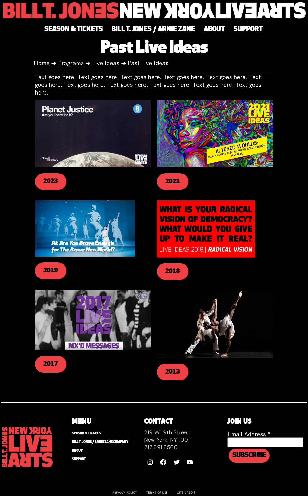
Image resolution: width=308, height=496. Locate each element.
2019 (50, 271)
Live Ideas (105, 63)
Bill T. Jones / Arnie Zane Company (100, 442)
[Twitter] (177, 462)
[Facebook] (163, 462)
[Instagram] (150, 462)
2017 (50, 364)
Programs (71, 63)
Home (42, 63)
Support (79, 459)
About (77, 451)
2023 (50, 181)
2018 (172, 271)
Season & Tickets (86, 433)
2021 (172, 182)
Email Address (248, 434)
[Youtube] (190, 462)
